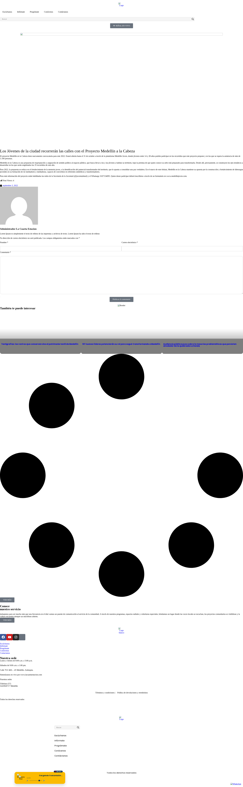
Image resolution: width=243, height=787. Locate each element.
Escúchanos (7, 12)
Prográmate (34, 12)
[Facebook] (3, 637)
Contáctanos (63, 12)
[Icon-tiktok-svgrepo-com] (22, 637)
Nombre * (4, 242)
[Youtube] (9, 637)
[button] (7, 599)
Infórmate (21, 12)
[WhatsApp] (235, 784)
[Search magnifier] (193, 19)
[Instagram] (16, 637)
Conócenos (48, 12)
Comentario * (5, 252)
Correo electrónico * (130, 242)
